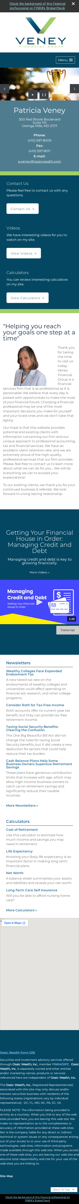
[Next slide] (74, 88)
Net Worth (14, 873)
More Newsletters (22, 805)
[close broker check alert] (73, 3)
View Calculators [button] (25, 298)
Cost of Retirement (22, 830)
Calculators (18, 821)
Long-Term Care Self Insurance (31, 890)
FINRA (56, 1064)
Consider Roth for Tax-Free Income (35, 705)
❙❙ (44, 94)
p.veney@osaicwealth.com (39, 161)
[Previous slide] (4, 88)
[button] (65, 60)
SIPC (65, 1064)
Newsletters (18, 662)
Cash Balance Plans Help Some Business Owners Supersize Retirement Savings (39, 764)
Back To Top (62, 1189)
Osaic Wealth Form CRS (17, 1052)
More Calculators (21, 910)
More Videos (39, 572)
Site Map (6, 1176)
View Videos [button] (22, 253)
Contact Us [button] (20, 209)
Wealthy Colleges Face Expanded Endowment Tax (34, 672)
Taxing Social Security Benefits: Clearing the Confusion (32, 728)
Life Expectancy (19, 851)
